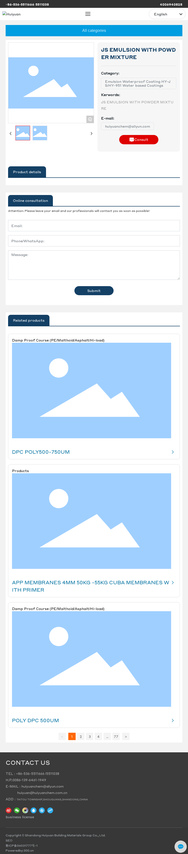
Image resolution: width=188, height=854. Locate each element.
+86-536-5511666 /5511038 (27, 4)
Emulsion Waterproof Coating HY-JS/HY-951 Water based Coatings (138, 83)
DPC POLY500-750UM (41, 452)
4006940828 (171, 4)
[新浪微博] (9, 810)
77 (116, 736)
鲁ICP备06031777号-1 (21, 845)
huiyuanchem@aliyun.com (127, 126)
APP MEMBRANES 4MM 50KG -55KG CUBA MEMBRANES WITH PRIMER (90, 586)
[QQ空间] (42, 810)
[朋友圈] (25, 810)
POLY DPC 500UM (35, 720)
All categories (94, 30)
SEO (9, 840)
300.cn (29, 850)
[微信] (17, 810)
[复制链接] (50, 810)
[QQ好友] (33, 810)
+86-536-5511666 (30, 773)
